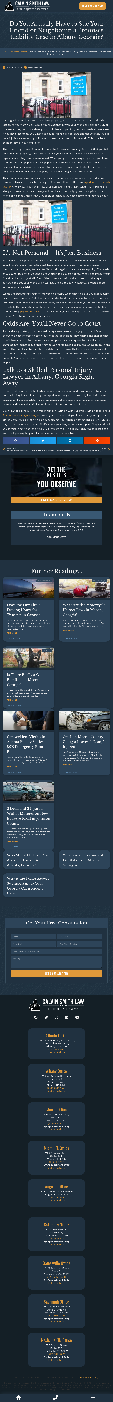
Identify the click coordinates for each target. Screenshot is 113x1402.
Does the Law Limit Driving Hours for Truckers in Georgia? (24, 610)
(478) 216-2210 (56, 1123)
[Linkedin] (67, 1017)
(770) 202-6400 (56, 1277)
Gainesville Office (56, 1263)
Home (5, 52)
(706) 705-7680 (57, 1197)
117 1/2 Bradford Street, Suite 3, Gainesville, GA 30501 (57, 1271)
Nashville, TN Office (56, 1340)
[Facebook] (36, 1017)
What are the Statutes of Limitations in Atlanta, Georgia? (83, 860)
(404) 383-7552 (57, 1049)
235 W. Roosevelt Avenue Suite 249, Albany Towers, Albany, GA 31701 (56, 1080)
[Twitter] (46, 1017)
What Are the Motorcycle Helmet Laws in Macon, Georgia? (84, 610)
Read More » (12, 633)
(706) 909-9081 (56, 1238)
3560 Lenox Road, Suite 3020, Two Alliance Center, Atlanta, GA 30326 (56, 1043)
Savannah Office (56, 1302)
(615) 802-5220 (56, 1354)
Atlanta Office (56, 1035)
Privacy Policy (89, 1377)
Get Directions (56, 1052)
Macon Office (56, 1109)
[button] (16, 440)
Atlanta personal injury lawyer (21, 415)
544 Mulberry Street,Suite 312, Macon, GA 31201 (56, 1117)
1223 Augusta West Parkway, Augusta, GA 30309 (57, 1193)
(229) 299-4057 (56, 1087)
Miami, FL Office (56, 1148)
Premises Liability (19, 52)
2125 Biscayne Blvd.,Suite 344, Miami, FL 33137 (57, 1156)
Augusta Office (56, 1186)
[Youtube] (77, 1017)
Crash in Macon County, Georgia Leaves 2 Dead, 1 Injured (84, 742)
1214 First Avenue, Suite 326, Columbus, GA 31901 (56, 1232)
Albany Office (56, 1071)
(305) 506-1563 (56, 1162)
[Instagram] (56, 1017)
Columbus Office (56, 1225)
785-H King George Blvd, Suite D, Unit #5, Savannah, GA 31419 (56, 1309)
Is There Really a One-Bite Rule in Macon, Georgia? (26, 680)
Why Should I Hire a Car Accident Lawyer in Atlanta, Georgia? (28, 860)
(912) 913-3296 (56, 1315)
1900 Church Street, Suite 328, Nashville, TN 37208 (56, 1348)
